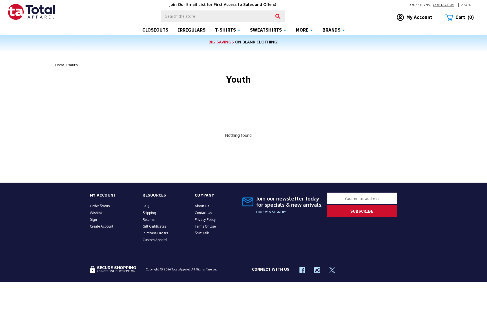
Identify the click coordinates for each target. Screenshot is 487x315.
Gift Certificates (154, 226)
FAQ (146, 206)
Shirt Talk (202, 233)
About (467, 5)
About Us (202, 206)
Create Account (101, 226)
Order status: (100, 206)
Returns (148, 219)
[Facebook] (302, 270)
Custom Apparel (155, 240)
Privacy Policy (205, 219)
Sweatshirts (266, 30)
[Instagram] (317, 270)
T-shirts (225, 30)
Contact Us (443, 5)
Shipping (149, 213)
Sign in (95, 219)
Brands (331, 30)
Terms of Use (205, 226)
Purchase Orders (155, 233)
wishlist (96, 213)
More (302, 30)
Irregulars (191, 30)
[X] (332, 270)
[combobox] (223, 16)
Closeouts (155, 30)
